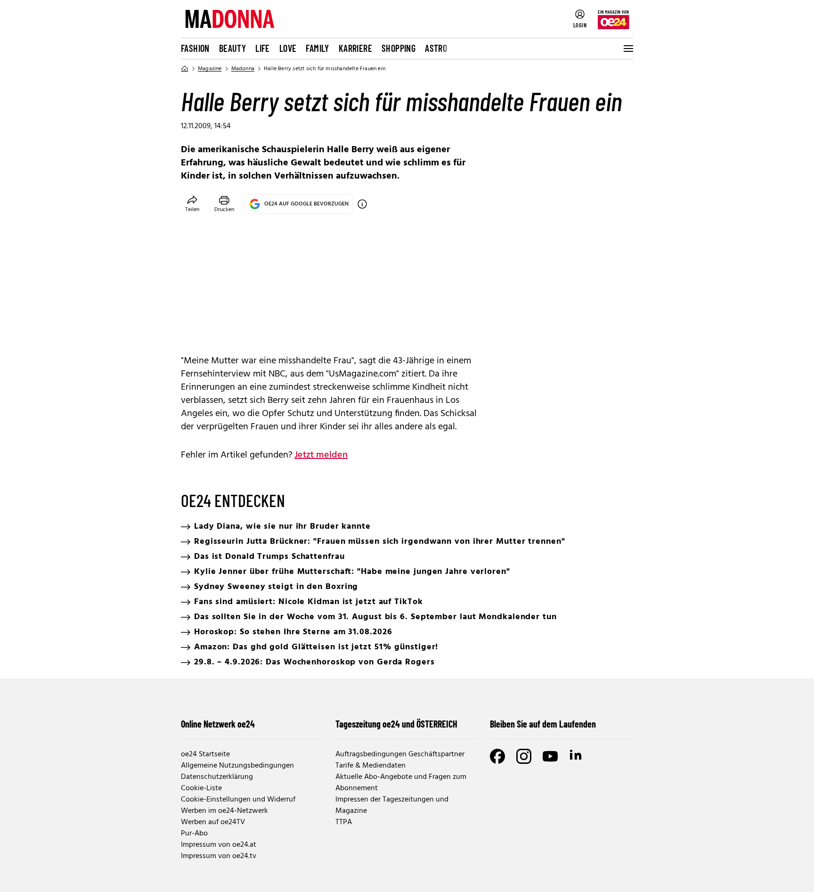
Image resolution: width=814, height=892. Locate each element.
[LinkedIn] (576, 756)
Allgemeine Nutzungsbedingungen (237, 766)
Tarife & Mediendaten (370, 766)
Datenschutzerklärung (217, 777)
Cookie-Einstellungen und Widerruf (238, 800)
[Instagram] (523, 756)
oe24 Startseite (205, 754)
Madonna (242, 69)
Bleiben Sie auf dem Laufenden (543, 723)
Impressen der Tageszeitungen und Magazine (391, 805)
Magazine (210, 69)
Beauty (232, 48)
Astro (436, 48)
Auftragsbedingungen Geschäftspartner (399, 754)
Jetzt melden (321, 455)
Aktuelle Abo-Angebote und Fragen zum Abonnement (400, 782)
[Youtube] (550, 756)
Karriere (355, 48)
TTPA (343, 822)
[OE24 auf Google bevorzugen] (362, 204)
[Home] (184, 69)
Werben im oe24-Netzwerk (224, 811)
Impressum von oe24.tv (218, 856)
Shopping (398, 48)
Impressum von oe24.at (218, 845)
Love (288, 48)
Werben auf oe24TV (213, 822)
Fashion (195, 48)
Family (317, 48)
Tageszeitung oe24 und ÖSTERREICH (396, 723)
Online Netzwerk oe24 (218, 723)
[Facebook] (497, 756)
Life (262, 48)
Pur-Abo (194, 833)
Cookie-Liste (201, 788)
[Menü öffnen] (627, 48)
